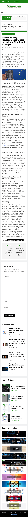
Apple (4, 145)
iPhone (12, 34)
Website (6, 307)
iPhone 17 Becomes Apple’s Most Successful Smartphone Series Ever (16, 354)
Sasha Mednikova (15, 372)
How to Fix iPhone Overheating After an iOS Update (16, 330)
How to (13, 392)
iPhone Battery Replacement (15, 240)
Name (6, 295)
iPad (16, 392)
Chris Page (13, 348)
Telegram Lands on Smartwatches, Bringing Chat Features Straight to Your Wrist (12, 1)
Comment (7, 276)
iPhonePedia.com (14, 512)
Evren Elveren (7, 47)
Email (6, 301)
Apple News (6, 34)
